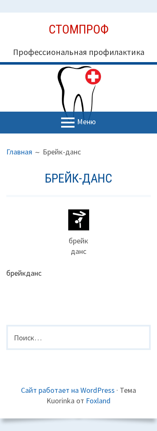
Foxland (98, 400)
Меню (86, 122)
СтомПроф (79, 29)
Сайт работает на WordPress (68, 390)
